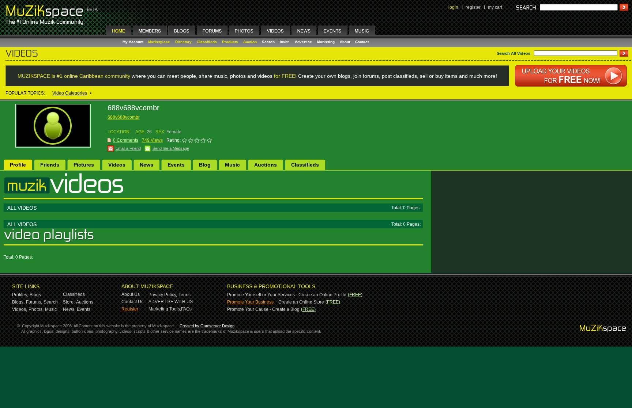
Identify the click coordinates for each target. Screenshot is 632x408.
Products (230, 42)
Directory (183, 42)
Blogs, (18, 302)
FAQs (186, 309)
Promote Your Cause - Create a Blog (263, 309)
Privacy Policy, (162, 294)
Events (176, 165)
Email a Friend (128, 148)
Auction (250, 42)
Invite (285, 42)
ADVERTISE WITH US (170, 301)
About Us (130, 294)
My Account (133, 42)
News (146, 165)
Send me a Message (171, 148)
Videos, (19, 309)
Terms (184, 294)
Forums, (34, 302)
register (473, 7)
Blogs (35, 294)
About (345, 42)
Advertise (303, 42)
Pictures (84, 165)
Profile (18, 165)
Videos (116, 165)
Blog (205, 165)
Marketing (326, 42)
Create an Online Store (301, 302)
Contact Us (132, 301)
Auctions (265, 165)
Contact (362, 42)
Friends (49, 165)
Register (129, 309)
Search (268, 42)
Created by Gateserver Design (207, 326)
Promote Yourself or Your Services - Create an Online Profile (286, 294)
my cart (495, 7)
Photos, (36, 309)
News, (69, 309)
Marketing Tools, (164, 309)
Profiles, (20, 294)
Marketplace (159, 42)
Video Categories (69, 93)
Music (232, 165)
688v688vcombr (124, 117)
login (453, 7)
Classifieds (207, 42)
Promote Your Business (250, 302)
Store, (69, 302)
